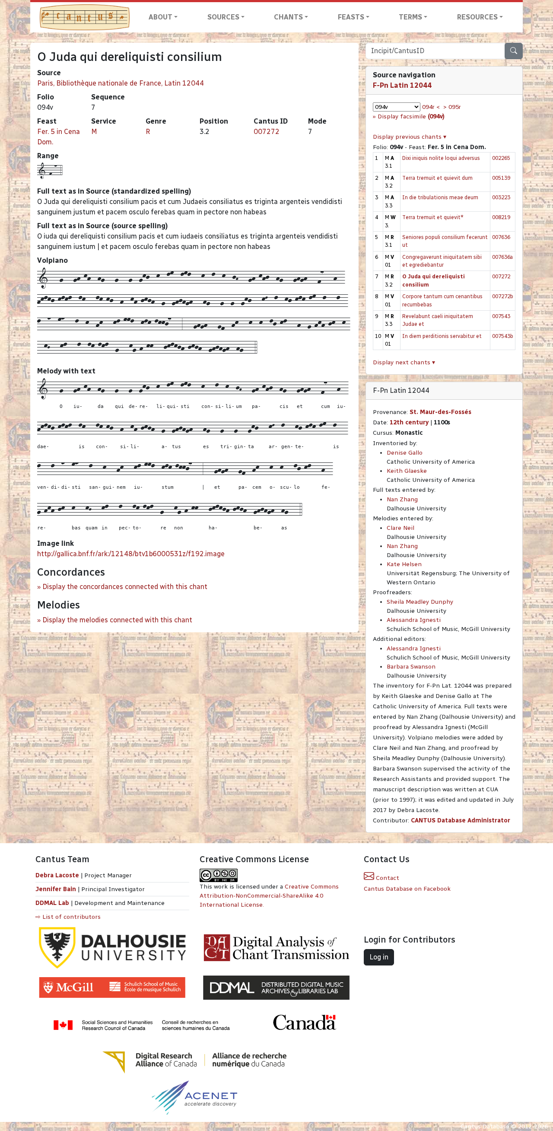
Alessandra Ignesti (414, 620)
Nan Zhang (402, 499)
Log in (378, 957)
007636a (502, 257)
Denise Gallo (405, 452)
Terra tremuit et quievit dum (437, 178)
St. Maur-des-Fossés (440, 412)
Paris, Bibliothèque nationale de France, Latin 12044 (120, 83)
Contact (386, 878)
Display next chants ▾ (404, 362)
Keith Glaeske (407, 471)
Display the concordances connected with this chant (124, 587)
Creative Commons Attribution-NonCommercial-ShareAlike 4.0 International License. (269, 895)
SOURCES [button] (223, 17)
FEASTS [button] (351, 17)
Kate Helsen (404, 564)
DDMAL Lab (52, 903)
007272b (502, 296)
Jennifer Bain (56, 889)
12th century (409, 422)
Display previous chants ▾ (409, 136)
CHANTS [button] (288, 17)
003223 (501, 197)
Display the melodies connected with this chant (117, 620)
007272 (267, 131)
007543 (501, 316)
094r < (431, 107)
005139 (501, 178)
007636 (501, 237)
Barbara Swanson (411, 666)
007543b (502, 336)
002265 (501, 158)
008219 (501, 217)
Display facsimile (411, 116)
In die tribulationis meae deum (440, 197)
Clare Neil (400, 528)
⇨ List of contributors (68, 917)
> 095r (452, 107)
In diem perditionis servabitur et (442, 336)
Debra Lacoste (57, 875)
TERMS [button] (410, 17)
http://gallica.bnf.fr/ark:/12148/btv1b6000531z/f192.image (131, 554)
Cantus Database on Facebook (407, 888)
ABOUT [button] (160, 17)
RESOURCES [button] (477, 17)
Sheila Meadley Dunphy (420, 601)
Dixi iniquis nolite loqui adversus (441, 158)
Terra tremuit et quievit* (433, 217)
